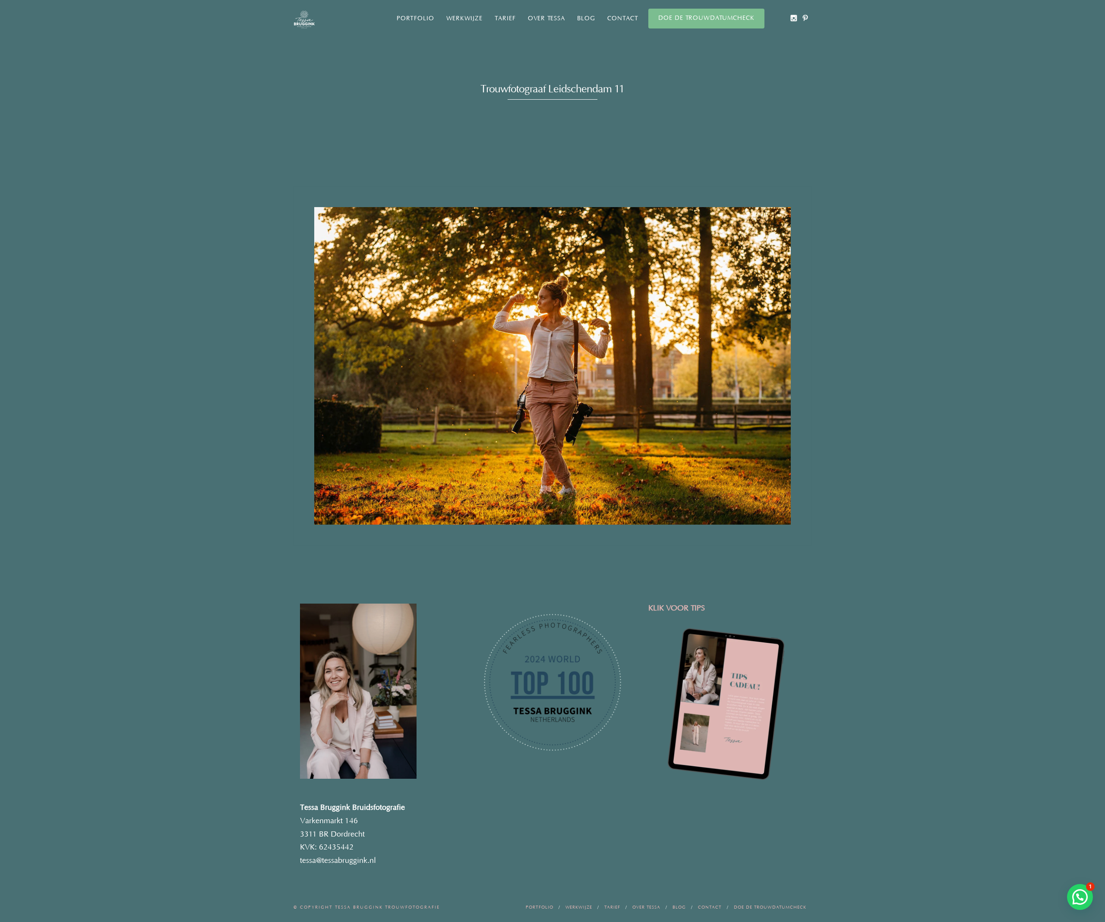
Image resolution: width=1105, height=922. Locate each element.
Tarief (505, 18)
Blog (586, 18)
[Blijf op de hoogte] (793, 18)
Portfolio (415, 18)
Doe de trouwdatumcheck (706, 18)
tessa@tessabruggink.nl (338, 860)
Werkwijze (464, 18)
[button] (1080, 897)
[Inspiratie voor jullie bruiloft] (805, 18)
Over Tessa (546, 18)
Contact (622, 18)
